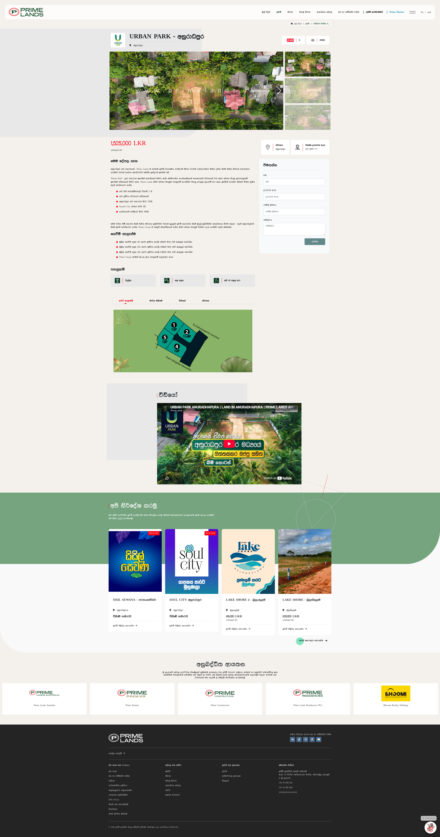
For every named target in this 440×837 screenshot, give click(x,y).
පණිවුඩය (267, 220)
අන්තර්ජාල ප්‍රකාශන (231, 776)
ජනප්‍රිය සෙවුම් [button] (115, 753)
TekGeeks (174, 827)
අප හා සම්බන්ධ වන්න (348, 12)
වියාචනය (113, 809)
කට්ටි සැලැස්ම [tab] (126, 301)
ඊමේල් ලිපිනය (269, 205)
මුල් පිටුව (266, 12)
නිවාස (290, 12)
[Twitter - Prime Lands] (299, 739)
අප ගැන (113, 771)
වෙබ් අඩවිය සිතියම (118, 814)
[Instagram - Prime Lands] (305, 739)
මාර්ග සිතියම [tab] (156, 301)
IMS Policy (114, 800)
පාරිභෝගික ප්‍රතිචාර (118, 785)
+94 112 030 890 (286, 787)
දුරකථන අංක (269, 190)
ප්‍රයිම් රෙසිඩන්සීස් (374, 12)
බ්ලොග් (225, 781)
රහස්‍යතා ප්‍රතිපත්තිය (118, 795)
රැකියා (112, 781)
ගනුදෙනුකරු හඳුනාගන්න (120, 790)
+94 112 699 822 (286, 783)
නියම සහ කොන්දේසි (118, 804)
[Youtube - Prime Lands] (318, 739)
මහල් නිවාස (305, 12)
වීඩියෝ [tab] (182, 301)
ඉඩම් (279, 12)
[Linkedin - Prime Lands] (292, 739)
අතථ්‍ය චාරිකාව (172, 795)
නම (265, 175)
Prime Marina (397, 12)
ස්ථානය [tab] (205, 301)
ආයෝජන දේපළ (324, 12)
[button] (279, 91)
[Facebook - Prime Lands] (312, 739)
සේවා (167, 790)
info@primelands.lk (288, 792)
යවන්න (315, 242)
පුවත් (224, 771)
